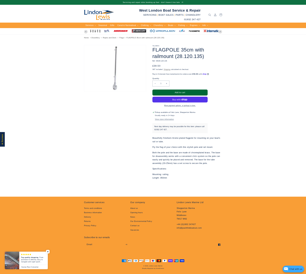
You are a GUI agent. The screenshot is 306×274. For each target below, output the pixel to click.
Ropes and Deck (109, 38)
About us (134, 208)
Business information (93, 213)
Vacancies (134, 230)
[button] (210, 15)
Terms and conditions (93, 208)
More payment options (172, 105)
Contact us (134, 226)
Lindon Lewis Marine (156, 266)
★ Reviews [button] (2, 139)
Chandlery (95, 38)
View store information (164, 119)
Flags (121, 38)
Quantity (155, 78)
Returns (87, 221)
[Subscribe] (126, 244)
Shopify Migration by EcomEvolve (153, 268)
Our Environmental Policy (141, 221)
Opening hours (136, 213)
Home (86, 38)
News (132, 217)
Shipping (167, 69)
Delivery (87, 217)
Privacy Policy (90, 226)
